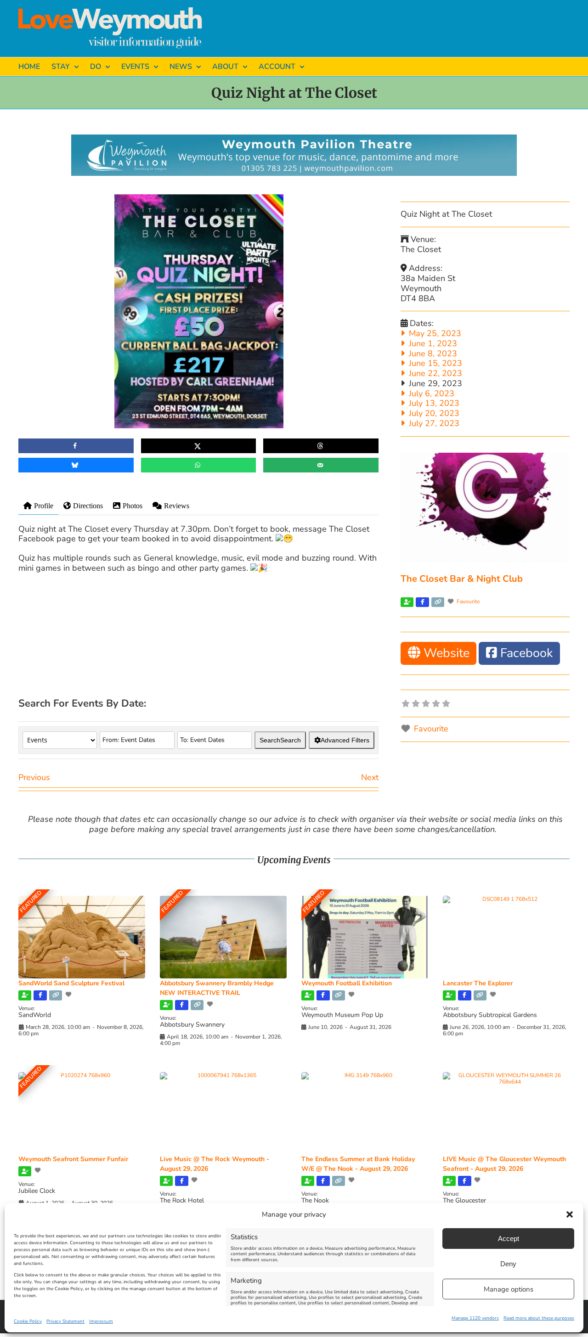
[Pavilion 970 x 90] (294, 138)
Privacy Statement (65, 1321)
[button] (569, 1214)
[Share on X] (198, 445)
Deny (508, 1264)
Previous (34, 777)
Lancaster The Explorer (478, 983)
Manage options (508, 1289)
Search (280, 740)
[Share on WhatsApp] (198, 465)
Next (370, 777)
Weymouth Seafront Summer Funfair (73, 1159)
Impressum (101, 1321)
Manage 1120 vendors (475, 1318)
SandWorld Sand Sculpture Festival (71, 983)
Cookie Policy (28, 1321)
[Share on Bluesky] (76, 465)
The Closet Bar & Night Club (462, 579)
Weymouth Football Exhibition (346, 983)
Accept (508, 1238)
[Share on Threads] (321, 445)
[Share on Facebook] (76, 445)
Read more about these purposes (538, 1318)
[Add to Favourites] (69, 994)
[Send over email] (321, 465)
